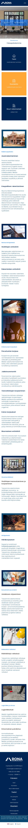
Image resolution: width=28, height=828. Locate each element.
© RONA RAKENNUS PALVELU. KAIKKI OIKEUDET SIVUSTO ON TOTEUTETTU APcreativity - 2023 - (14, 818)
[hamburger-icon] (25, 3)
